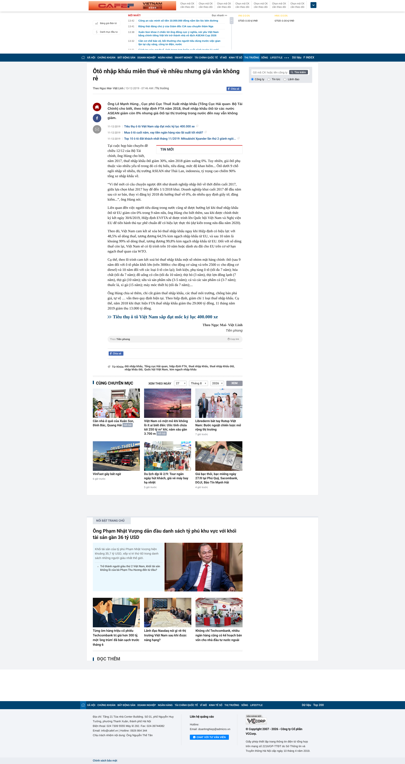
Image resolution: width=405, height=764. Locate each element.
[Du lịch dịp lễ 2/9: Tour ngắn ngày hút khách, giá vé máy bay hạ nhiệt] (167, 456)
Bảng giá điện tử (108, 23)
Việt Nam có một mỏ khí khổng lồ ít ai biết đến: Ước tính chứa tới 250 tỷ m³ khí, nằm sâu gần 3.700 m (166, 427)
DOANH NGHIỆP (147, 57)
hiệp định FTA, (178, 366)
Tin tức (276, 79)
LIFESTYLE (276, 57)
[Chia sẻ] (97, 118)
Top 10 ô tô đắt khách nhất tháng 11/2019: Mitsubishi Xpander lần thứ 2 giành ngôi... (180, 138)
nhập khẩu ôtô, (134, 369)
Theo (174, 339)
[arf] (175, 344)
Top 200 (318, 705)
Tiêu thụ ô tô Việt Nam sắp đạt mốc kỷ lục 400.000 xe (159, 126)
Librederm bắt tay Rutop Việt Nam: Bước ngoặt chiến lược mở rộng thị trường (218, 425)
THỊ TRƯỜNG (251, 57)
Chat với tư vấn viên (211, 737)
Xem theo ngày (159, 383)
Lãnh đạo (293, 79)
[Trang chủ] (83, 57)
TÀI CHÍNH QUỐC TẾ (206, 57)
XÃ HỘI (91, 57)
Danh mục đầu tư (109, 32)
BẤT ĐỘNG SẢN (126, 57)
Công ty (259, 79)
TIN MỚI (167, 149)
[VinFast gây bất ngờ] (116, 456)
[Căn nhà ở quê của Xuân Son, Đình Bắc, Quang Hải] (116, 403)
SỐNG (264, 57)
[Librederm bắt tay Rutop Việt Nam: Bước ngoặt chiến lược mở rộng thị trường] (218, 403)
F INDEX (309, 57)
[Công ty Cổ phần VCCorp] (279, 719)
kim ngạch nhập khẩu (183, 369)
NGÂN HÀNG (165, 57)
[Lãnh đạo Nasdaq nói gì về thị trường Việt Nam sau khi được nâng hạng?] (167, 612)
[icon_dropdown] (313, 5)
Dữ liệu (296, 57)
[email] (97, 129)
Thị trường (162, 88)
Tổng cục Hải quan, (156, 366)
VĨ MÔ (223, 57)
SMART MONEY (183, 57)
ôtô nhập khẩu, (134, 366)
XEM (234, 383)
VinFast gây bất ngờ (107, 474)
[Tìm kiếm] (298, 72)
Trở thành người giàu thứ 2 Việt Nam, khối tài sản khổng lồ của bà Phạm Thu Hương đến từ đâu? (130, 568)
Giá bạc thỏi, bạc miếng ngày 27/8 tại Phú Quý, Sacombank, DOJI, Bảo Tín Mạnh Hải (216, 478)
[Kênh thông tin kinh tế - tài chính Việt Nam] (132, 5)
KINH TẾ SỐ (235, 57)
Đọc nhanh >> (219, 15)
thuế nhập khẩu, (199, 366)
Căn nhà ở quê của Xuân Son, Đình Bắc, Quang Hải (113, 423)
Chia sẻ (235, 88)
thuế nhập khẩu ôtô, (222, 366)
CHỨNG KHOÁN (106, 57)
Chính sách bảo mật (105, 760)
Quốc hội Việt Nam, (156, 369)
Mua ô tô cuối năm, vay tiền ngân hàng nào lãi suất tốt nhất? (163, 132)
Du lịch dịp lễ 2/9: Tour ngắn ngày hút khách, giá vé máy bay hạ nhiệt (166, 478)
